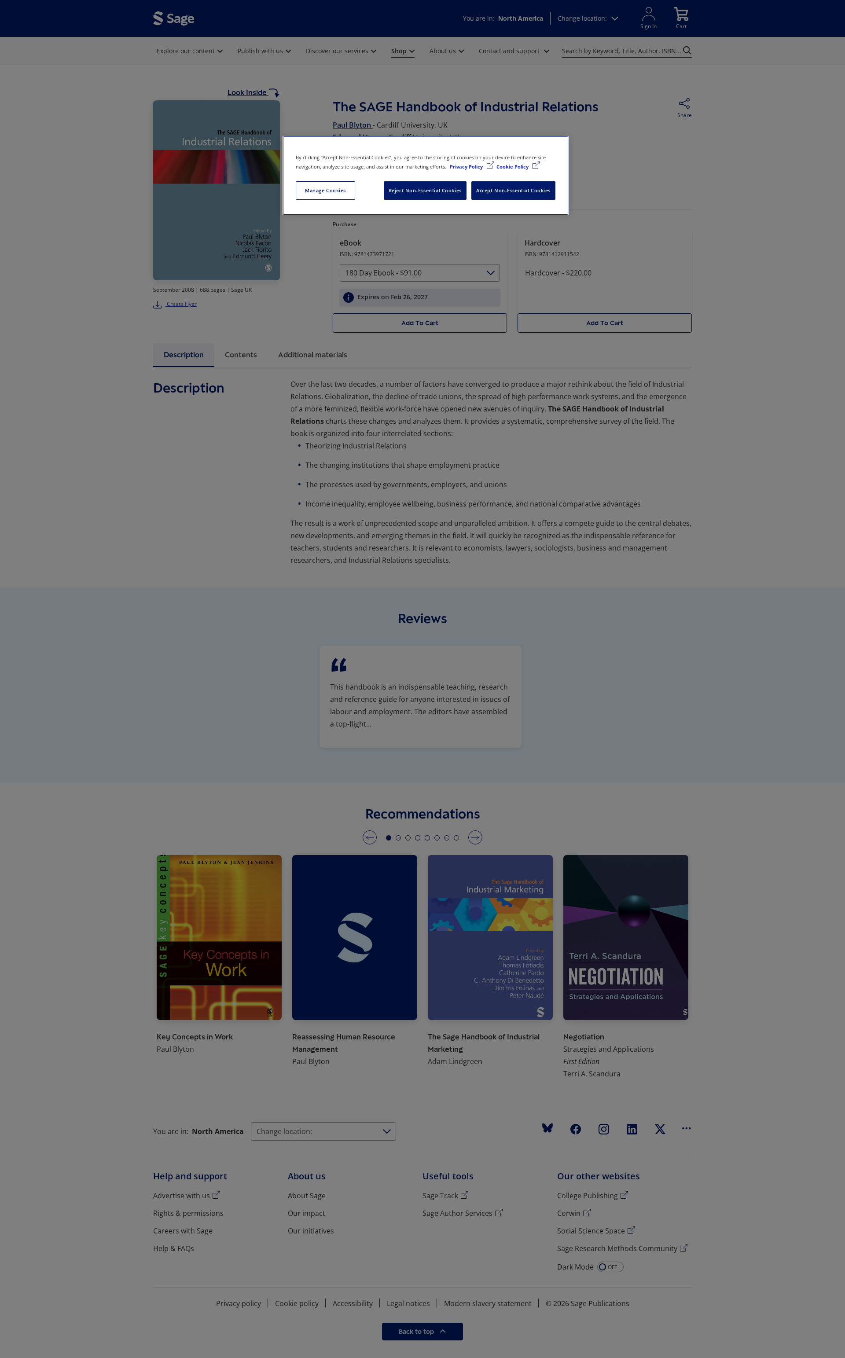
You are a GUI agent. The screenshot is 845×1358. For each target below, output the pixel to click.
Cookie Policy (513, 166)
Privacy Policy (467, 166)
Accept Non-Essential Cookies (513, 190)
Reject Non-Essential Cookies (425, 190)
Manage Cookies (325, 190)
